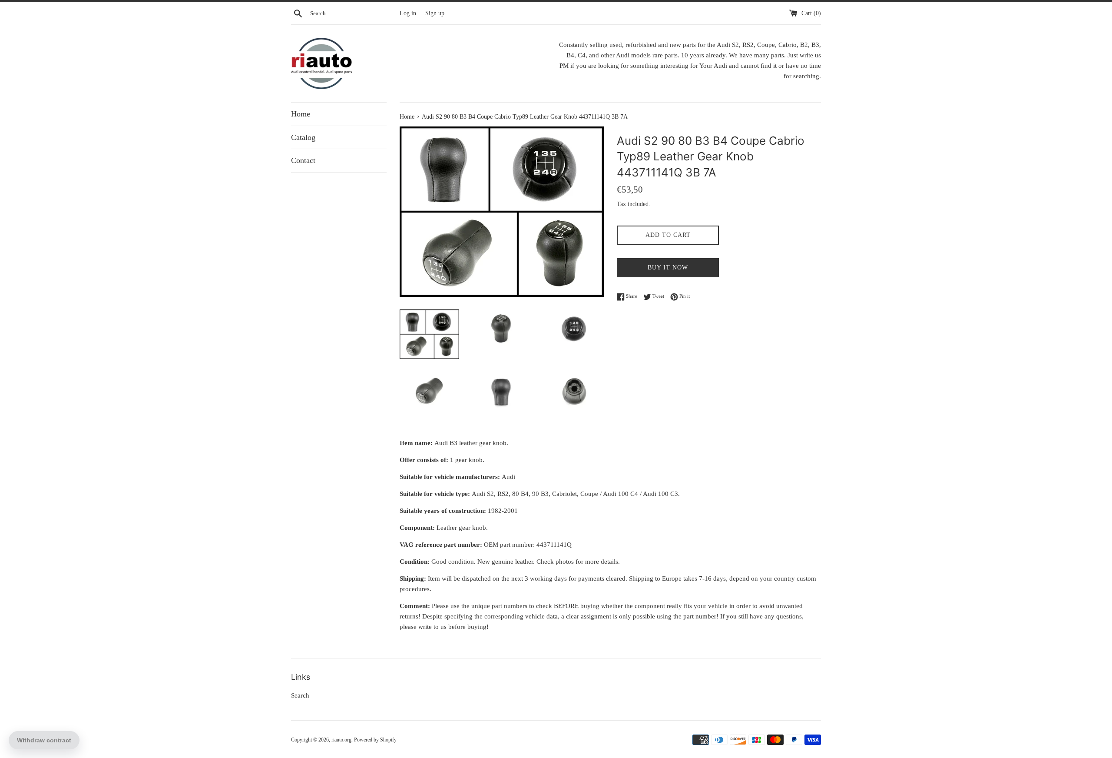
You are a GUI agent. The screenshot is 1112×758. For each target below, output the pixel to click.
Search (300, 695)
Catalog (303, 137)
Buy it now (668, 267)
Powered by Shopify (375, 740)
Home (300, 114)
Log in (408, 13)
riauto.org (341, 740)
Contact (303, 160)
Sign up (434, 13)
